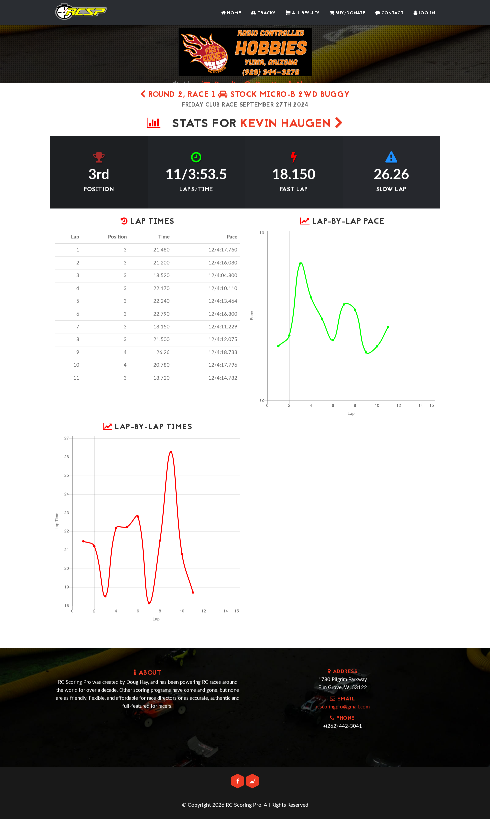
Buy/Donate (349, 13)
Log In (426, 13)
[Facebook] (238, 781)
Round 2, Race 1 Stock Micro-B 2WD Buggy (248, 95)
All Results (305, 13)
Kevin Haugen (287, 124)
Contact (392, 13)
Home (233, 13)
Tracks (266, 13)
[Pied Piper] (252, 781)
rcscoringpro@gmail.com (343, 706)
